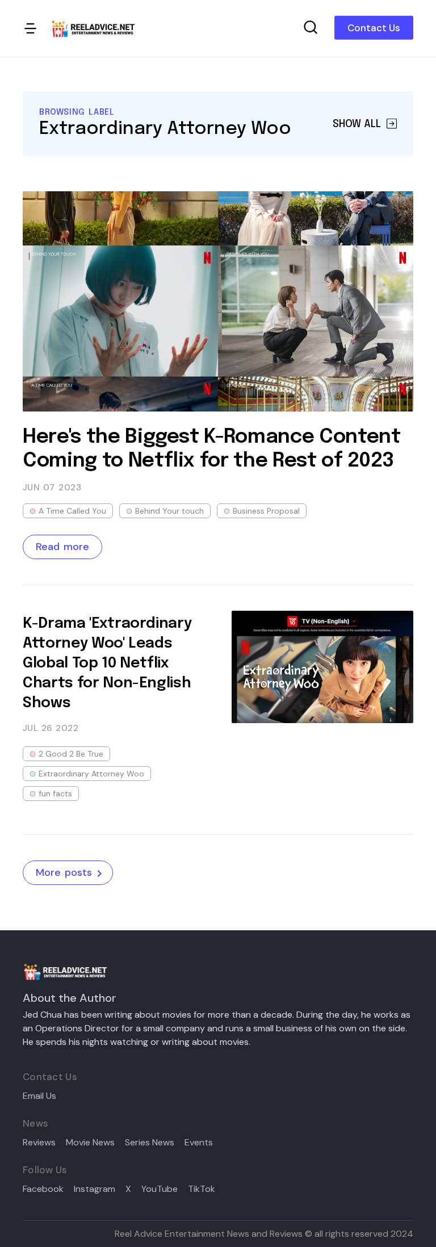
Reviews (39, 1142)
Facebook (43, 1189)
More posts (64, 872)
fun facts (55, 793)
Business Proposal (266, 511)
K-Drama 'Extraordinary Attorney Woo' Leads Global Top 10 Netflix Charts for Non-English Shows (107, 663)
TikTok (201, 1189)
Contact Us (373, 28)
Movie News (90, 1142)
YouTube (159, 1189)
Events (199, 1142)
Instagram (94, 1189)
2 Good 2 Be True (71, 754)
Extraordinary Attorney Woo (91, 774)
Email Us (39, 1096)
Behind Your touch (169, 511)
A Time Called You (72, 511)
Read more (62, 546)
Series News (149, 1142)
